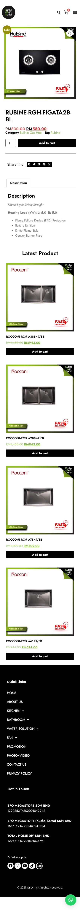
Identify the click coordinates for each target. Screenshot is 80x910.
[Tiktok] (32, 866)
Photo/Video (18, 755)
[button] (58, 12)
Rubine (55, 132)
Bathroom (16, 719)
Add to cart (47, 143)
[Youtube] (25, 866)
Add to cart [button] (40, 351)
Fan (10, 737)
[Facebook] (10, 866)
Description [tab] (18, 183)
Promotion (16, 746)
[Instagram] (18, 866)
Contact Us (16, 764)
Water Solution (21, 728)
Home (12, 692)
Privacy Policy (19, 773)
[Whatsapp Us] (8, 856)
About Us (15, 701)
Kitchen (13, 710)
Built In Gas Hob (31, 132)
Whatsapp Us (19, 857)
